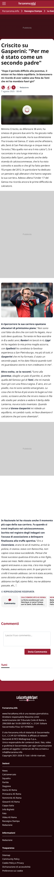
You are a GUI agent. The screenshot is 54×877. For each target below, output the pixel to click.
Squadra (6, 778)
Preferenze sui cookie (12, 870)
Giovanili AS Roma (11, 801)
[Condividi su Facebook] (8, 87)
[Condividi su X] (14, 87)
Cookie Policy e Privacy (13, 862)
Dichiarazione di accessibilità (16, 866)
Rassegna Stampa (33, 11)
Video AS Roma (9, 817)
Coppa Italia (8, 805)
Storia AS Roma (9, 790)
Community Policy (10, 859)
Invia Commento (37, 651)
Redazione (7, 825)
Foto (4, 813)
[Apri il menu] (4, 3)
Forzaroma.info (10, 11)
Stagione (6, 786)
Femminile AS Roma (11, 797)
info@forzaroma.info (12, 752)
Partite (5, 782)
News (5, 770)
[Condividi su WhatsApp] (3, 87)
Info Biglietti (8, 809)
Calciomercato (9, 774)
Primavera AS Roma (11, 793)
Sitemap (6, 855)
